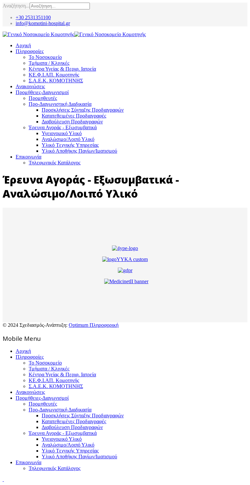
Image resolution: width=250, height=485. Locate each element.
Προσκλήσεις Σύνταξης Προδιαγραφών (83, 110)
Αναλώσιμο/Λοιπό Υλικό (68, 139)
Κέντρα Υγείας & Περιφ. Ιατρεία (62, 69)
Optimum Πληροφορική (93, 325)
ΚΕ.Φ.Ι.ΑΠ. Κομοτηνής (54, 74)
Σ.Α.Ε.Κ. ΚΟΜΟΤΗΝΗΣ (56, 80)
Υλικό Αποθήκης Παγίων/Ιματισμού (79, 151)
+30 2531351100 (33, 17)
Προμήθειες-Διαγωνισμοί (42, 92)
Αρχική (23, 45)
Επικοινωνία (28, 156)
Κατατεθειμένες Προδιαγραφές (74, 115)
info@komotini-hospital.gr (43, 23)
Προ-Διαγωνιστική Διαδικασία (60, 104)
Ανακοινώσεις (30, 86)
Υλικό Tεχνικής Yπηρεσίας (70, 145)
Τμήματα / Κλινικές (49, 63)
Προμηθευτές (43, 98)
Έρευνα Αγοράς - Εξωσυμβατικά (63, 127)
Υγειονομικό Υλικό (62, 133)
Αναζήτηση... (16, 5)
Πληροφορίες (30, 51)
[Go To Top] (3, 479)
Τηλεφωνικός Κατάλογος (54, 162)
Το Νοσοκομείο (45, 57)
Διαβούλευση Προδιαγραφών (72, 121)
